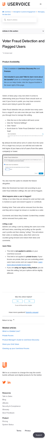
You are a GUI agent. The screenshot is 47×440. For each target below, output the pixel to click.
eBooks (5, 403)
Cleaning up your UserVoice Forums (15, 348)
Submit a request (32, 312)
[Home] (16, 4)
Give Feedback (8, 413)
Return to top (7, 320)
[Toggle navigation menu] (41, 4)
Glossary (5, 409)
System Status (8, 425)
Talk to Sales (7, 396)
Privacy (28, 431)
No (29, 301)
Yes (18, 301)
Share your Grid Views (10, 344)
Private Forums (7, 335)
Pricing (5, 421)
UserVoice (7, 12)
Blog (4, 400)
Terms (19, 431)
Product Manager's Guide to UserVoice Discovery (20, 340)
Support (39, 435)
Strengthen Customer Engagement (24, 12)
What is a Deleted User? (11, 331)
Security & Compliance (11, 406)
